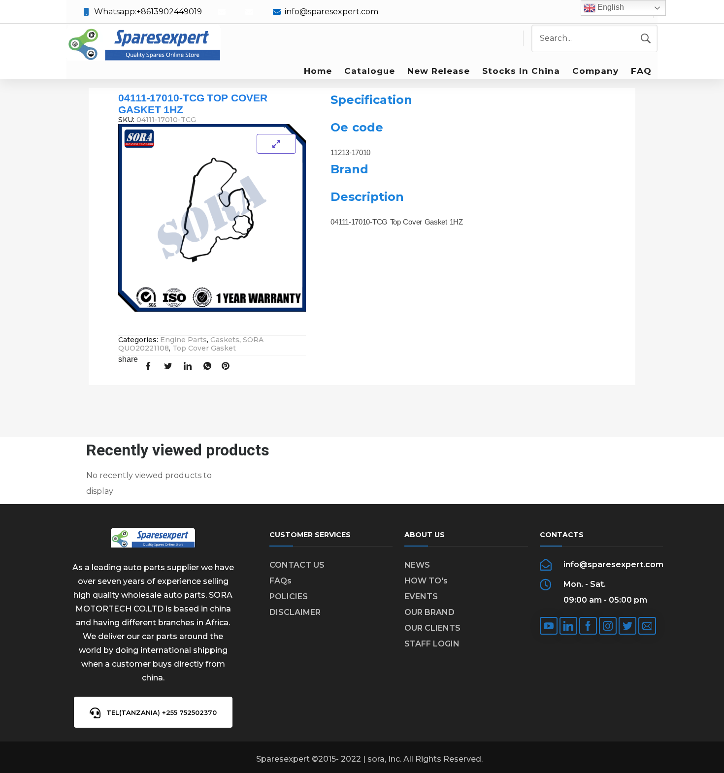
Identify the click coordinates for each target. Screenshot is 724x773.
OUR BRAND (429, 612)
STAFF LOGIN (432, 643)
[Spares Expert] (143, 43)
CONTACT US (297, 565)
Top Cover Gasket (204, 348)
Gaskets (224, 339)
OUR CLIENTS (432, 628)
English (609, 7)
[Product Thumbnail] (276, 144)
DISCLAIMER (295, 612)
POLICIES (288, 596)
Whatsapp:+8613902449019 (148, 11)
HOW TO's (426, 580)
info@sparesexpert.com (331, 11)
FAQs (280, 580)
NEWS (417, 565)
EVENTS (421, 596)
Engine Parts (183, 339)
